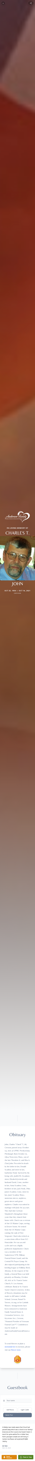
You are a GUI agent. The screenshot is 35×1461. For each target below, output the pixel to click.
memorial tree (10, 1346)
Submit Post (9, 1415)
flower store (16, 1350)
